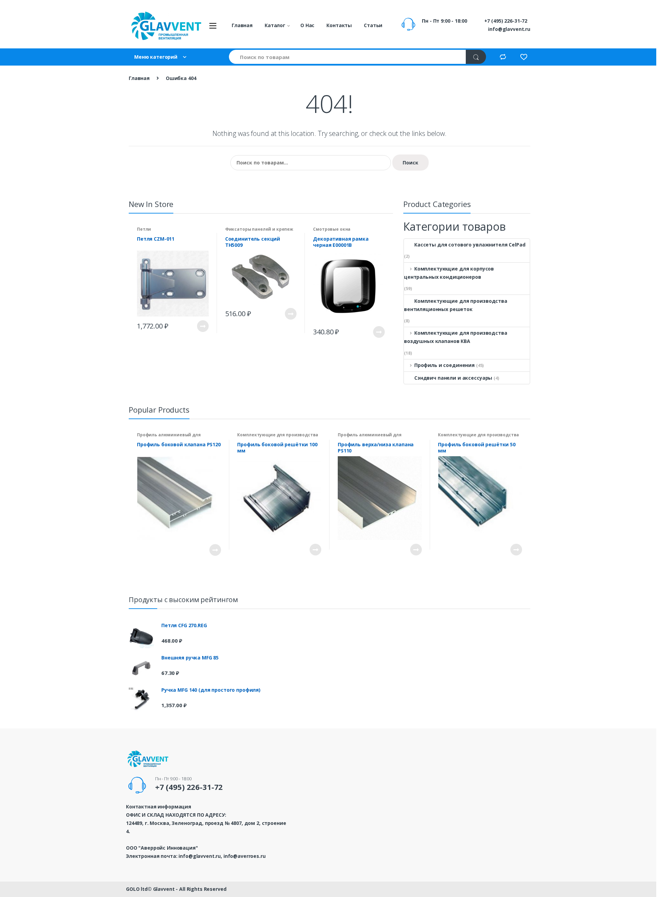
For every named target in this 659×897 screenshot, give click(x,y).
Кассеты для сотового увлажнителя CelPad (469, 244)
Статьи (373, 25)
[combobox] (347, 57)
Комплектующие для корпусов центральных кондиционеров (449, 272)
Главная (242, 25)
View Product (202, 326)
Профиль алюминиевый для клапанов (169, 437)
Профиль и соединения (444, 365)
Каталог (275, 25)
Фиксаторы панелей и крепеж (259, 229)
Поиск (410, 162)
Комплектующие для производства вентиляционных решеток (455, 305)
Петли (144, 229)
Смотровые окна (331, 229)
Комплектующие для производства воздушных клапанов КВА (455, 337)
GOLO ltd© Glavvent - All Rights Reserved (176, 889)
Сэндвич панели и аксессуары (453, 378)
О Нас (307, 25)
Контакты (339, 25)
